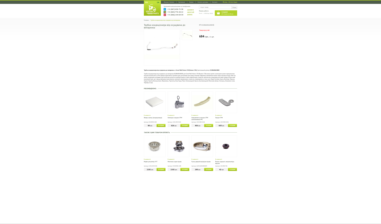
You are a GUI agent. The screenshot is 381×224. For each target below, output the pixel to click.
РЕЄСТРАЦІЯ (233, 2)
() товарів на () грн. (227, 13)
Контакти (214, 2)
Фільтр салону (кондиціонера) (153, 118)
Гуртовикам (181, 2)
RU (146, 2)
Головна (146, 20)
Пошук (234, 7)
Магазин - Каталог (169, 2)
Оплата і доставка (203, 2)
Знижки (191, 2)
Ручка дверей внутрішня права (201, 161)
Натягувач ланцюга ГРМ (175, 118)
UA (158, 2)
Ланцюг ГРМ (219, 118)
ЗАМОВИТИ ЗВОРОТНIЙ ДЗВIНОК (190, 12)
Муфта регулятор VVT (150, 161)
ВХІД (225, 2)
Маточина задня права (174, 161)
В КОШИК (161, 125)
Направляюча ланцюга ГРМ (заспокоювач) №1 (199, 118)
